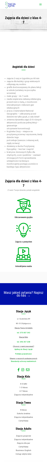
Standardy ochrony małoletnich (23, 361)
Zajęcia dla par (23, 443)
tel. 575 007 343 (23, 333)
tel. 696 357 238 (23, 342)
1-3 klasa (23, 387)
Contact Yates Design (23, 298)
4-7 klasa (23, 391)
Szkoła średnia (23, 413)
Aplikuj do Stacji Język (23, 349)
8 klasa (23, 410)
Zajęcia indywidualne (23, 395)
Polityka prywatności (23, 354)
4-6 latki (23, 384)
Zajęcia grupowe (23, 436)
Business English (23, 450)
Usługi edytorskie (23, 454)
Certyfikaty (23, 421)
